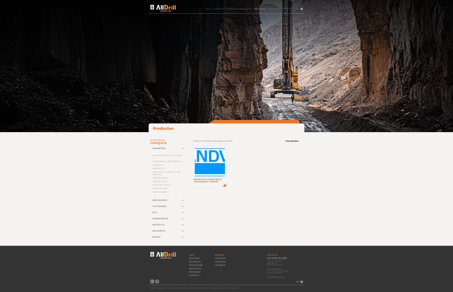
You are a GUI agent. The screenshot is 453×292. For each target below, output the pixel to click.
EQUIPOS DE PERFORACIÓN (239, 9)
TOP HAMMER (159, 206)
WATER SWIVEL (159, 178)
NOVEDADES (273, 9)
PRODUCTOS (260, 9)
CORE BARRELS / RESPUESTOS (166, 161)
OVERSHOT (157, 168)
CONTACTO (286, 9)
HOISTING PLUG (159, 182)
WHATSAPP (220, 258)
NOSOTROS (218, 9)
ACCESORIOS (158, 231)
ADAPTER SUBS (159, 188)
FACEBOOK (220, 265)
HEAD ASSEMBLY (160, 192)
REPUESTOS (158, 225)
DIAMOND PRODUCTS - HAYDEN (167, 155)
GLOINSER (157, 165)
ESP (298, 9)
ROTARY (156, 237)
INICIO (209, 9)
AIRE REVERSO (159, 200)
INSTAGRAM (220, 262)
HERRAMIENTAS (160, 219)
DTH (154, 212)
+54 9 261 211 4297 (277, 258)
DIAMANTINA (158, 148)
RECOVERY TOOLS (160, 185)
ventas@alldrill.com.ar (276, 277)
